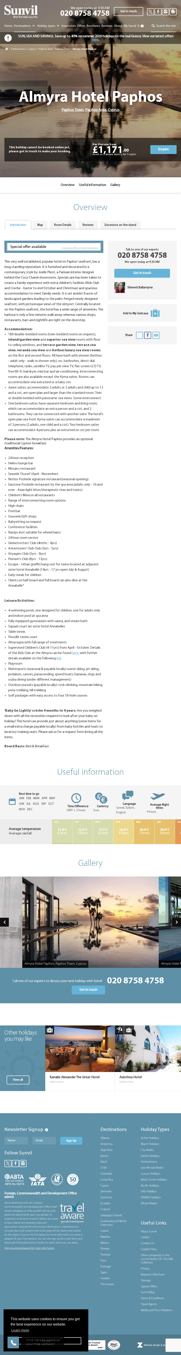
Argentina (106, 1150)
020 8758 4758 (84, 14)
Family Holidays (150, 1156)
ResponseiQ (65, 1333)
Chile (103, 1168)
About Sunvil (149, 1231)
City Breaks (147, 1150)
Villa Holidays (149, 1191)
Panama (105, 1254)
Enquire (163, 149)
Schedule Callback (43, 1326)
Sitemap (146, 1280)
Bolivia (104, 1156)
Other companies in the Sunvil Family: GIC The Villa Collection (157, 1259)
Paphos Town (62, 49)
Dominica (106, 1197)
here (95, 40)
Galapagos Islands (111, 1215)
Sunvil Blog (148, 1292)
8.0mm (62, 831)
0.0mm (165, 831)
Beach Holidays (150, 1144)
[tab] (18, 225)
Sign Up (71, 1140)
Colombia (106, 1173)
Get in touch (128, 11)
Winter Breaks (149, 1203)
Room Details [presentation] (63, 225)
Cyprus (32, 49)
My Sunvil (130, 26)
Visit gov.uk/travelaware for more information (29, 1248)
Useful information (92, 185)
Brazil (103, 1162)
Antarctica (106, 1144)
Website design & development (160, 1345)
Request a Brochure (152, 1274)
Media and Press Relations (157, 1310)
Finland (105, 1209)
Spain (103, 1272)
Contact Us (147, 1243)
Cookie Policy (149, 1249)
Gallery (115, 185)
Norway (105, 1248)
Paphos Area (46, 49)
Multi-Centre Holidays (154, 1179)
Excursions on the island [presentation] (120, 225)
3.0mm (124, 831)
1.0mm (144, 831)
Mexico (104, 1243)
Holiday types (46, 26)
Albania (104, 1138)
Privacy (145, 1268)
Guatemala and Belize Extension (113, 1223)
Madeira (105, 1237)
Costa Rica (106, 1179)
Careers (145, 1237)
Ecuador (105, 1203)
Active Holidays (150, 1138)
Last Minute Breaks (152, 1168)
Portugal (105, 1266)
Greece (104, 1231)
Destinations (22, 26)
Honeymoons (149, 1162)
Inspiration (69, 26)
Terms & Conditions (152, 1298)
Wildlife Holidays (151, 1197)
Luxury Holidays (150, 1173)
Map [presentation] (40, 225)
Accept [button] (46, 1340)
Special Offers (149, 1286)
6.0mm (103, 831)
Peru (103, 1260)
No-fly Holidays (150, 1185)
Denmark (105, 1191)
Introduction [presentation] (18, 225)
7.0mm (83, 831)
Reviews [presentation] (88, 225)
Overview (68, 185)
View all (18, 1080)
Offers (81, 26)
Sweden (105, 1278)
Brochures (93, 26)
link (59, 658)
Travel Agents (149, 1304)
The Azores (107, 1284)
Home (8, 26)
